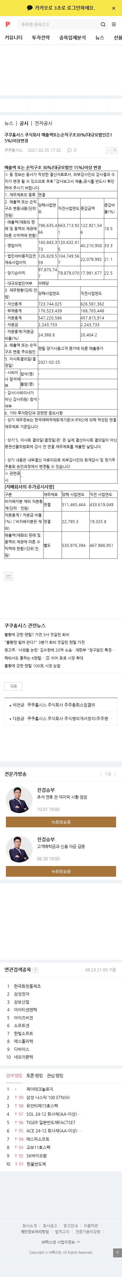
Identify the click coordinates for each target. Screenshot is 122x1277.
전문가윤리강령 (88, 1231)
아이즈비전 (23, 1017)
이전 (101, 774)
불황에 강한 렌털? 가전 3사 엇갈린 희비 (36, 635)
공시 (24, 123)
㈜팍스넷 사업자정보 (58, 1242)
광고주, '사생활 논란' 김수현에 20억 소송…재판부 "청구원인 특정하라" (61, 650)
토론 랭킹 (34, 1075)
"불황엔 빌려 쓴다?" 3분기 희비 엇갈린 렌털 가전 (44, 642)
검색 (103, 24)
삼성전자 (21, 994)
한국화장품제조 (27, 986)
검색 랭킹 (14, 1075)
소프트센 (21, 1025)
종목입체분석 (72, 37)
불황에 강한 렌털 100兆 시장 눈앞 (32, 666)
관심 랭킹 (55, 1075)
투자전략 (41, 37)
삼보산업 (21, 1002)
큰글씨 (115, 150)
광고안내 (70, 1225)
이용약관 (91, 1225)
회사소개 (30, 1225)
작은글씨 (109, 150)
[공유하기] (8, 576)
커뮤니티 (14, 37)
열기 (117, 1252)
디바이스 (21, 1049)
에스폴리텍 (23, 1041)
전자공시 (43, 123)
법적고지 (62, 1231)
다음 (115, 774)
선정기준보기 (35, 970)
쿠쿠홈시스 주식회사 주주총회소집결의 (61, 705)
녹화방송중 (61, 822)
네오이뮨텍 (23, 1057)
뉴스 (99, 37)
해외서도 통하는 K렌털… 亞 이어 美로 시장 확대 (43, 658)
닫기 (113, 8)
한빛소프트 (23, 1033)
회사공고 (50, 1225)
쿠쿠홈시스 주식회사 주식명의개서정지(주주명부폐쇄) (70, 718)
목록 (13, 686)
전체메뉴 (116, 24)
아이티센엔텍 (25, 1009)
